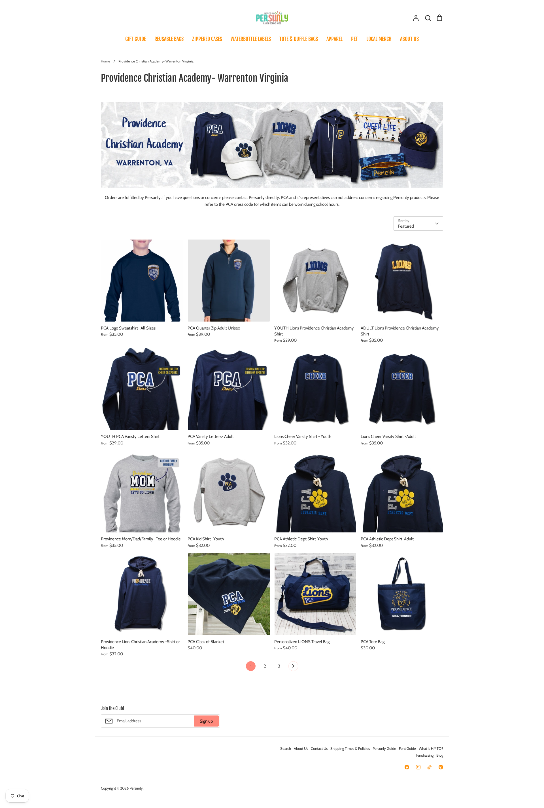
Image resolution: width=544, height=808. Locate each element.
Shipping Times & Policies (350, 748)
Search (285, 748)
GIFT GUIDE (135, 39)
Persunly (136, 788)
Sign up (206, 721)
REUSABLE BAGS (169, 39)
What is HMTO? (431, 748)
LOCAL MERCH (379, 39)
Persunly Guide (384, 748)
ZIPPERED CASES (207, 39)
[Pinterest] (441, 767)
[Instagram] (418, 767)
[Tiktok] (429, 767)
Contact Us (319, 748)
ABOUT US (409, 39)
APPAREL (334, 39)
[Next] (293, 667)
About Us (301, 748)
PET (354, 39)
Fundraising (425, 755)
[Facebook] (407, 767)
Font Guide (407, 748)
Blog (439, 755)
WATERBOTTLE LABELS (251, 39)
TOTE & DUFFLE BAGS (298, 39)
